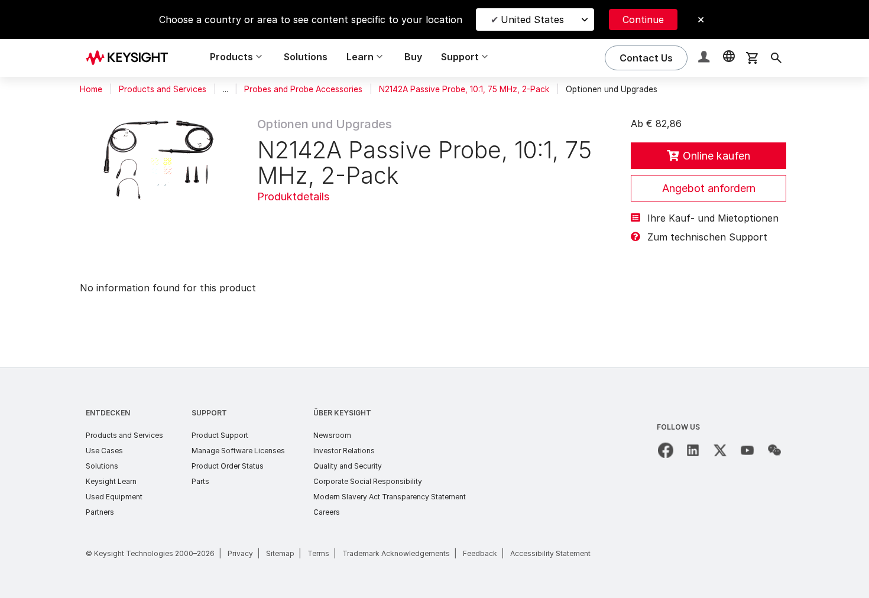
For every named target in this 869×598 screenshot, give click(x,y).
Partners (100, 512)
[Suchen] (776, 58)
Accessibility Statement (550, 553)
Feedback (480, 553)
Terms (318, 553)
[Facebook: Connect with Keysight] (666, 450)
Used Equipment (114, 496)
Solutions (306, 57)
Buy (413, 57)
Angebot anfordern (708, 188)
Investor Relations (344, 450)
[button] (705, 58)
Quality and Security (347, 466)
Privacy (240, 553)
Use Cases (104, 450)
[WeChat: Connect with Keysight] (774, 450)
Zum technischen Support (707, 237)
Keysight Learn (111, 481)
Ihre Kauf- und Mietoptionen (713, 218)
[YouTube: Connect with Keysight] (747, 450)
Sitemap (280, 553)
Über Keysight (342, 412)
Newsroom (332, 435)
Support (209, 412)
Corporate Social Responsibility (367, 481)
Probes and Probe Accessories (303, 89)
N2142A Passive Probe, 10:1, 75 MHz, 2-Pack (464, 89)
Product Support (220, 435)
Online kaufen (716, 156)
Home (91, 89)
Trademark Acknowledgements (396, 553)
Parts (200, 481)
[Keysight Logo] (131, 58)
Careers (326, 512)
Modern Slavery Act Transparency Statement (389, 496)
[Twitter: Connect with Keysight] (720, 450)
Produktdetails (293, 196)
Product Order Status (228, 466)
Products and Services (162, 89)
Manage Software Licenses (238, 450)
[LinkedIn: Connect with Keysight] (693, 450)
